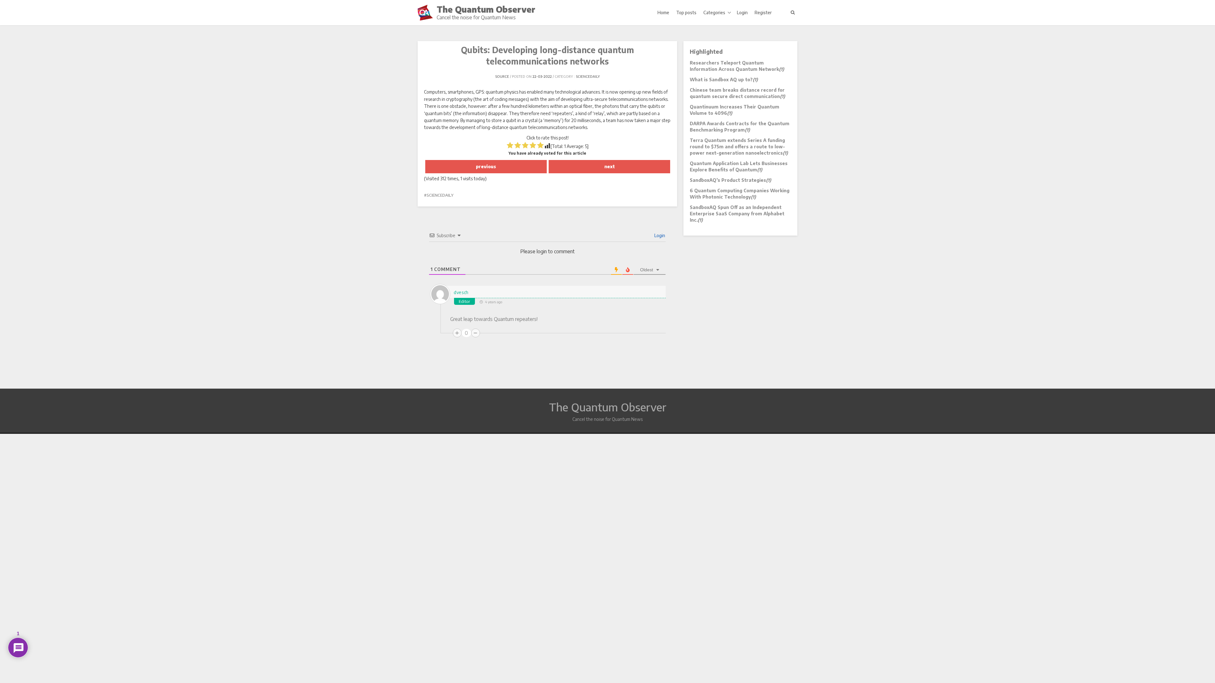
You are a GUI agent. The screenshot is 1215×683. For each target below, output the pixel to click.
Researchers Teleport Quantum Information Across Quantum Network (737, 66)
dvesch (461, 292)
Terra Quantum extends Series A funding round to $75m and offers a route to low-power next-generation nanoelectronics (739, 147)
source (502, 76)
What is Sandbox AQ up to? (724, 79)
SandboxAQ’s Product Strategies (730, 180)
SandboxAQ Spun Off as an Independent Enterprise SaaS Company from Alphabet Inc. (737, 214)
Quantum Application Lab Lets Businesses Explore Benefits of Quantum (739, 166)
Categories (714, 12)
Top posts (686, 12)
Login (742, 12)
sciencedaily (588, 76)
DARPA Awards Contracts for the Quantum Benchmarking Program (739, 126)
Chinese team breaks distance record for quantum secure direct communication (737, 93)
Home (663, 12)
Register (763, 12)
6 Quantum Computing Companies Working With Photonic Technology (739, 194)
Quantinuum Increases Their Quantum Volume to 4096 (734, 110)
